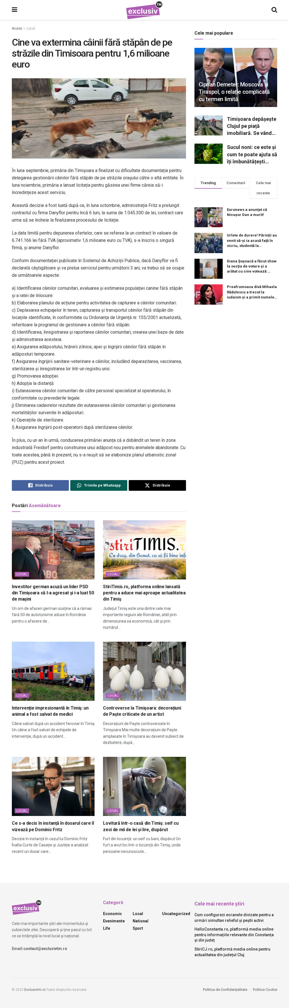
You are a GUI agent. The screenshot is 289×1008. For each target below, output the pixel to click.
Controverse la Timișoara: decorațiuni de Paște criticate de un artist (142, 711)
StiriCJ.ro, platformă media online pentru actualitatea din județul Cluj (232, 952)
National (140, 921)
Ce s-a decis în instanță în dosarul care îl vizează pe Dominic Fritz (53, 826)
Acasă (17, 28)
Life (106, 928)
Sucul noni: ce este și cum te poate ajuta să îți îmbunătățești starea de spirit (252, 154)
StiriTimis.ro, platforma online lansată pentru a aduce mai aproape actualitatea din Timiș (144, 593)
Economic (112, 913)
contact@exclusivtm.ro (45, 948)
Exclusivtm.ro (34, 990)
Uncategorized (176, 913)
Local (31, 28)
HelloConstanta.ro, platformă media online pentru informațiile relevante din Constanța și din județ (234, 934)
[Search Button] (274, 10)
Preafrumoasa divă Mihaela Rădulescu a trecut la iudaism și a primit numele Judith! (252, 292)
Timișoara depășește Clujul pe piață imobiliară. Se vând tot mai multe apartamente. (251, 126)
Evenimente (114, 921)
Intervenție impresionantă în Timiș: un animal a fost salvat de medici (50, 711)
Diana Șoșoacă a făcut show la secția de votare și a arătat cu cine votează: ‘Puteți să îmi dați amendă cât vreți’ (252, 266)
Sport (138, 928)
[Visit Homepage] (144, 10)
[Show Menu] (14, 10)
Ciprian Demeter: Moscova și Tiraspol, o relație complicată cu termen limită (234, 91)
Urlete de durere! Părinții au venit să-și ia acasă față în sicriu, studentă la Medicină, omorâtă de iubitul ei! (252, 240)
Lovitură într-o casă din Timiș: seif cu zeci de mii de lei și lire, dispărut (141, 826)
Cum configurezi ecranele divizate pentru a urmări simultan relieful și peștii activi (234, 918)
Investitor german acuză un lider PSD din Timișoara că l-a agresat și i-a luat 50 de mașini (53, 593)
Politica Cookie (265, 989)
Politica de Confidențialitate (225, 989)
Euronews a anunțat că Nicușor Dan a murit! (247, 212)
